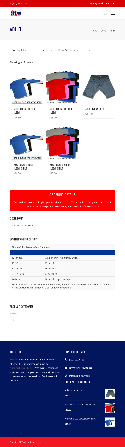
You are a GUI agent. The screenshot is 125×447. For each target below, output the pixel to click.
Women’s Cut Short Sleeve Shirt (60, 166)
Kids (14, 319)
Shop (103, 30)
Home (94, 30)
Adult (14, 313)
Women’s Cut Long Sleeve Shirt (23, 166)
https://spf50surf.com (79, 375)
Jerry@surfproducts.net (104, 3)
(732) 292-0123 (76, 359)
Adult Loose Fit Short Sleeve (61, 110)
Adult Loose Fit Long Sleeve (24, 110)
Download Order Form (22, 225)
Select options (32, 114)
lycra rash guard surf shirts (43, 372)
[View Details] (26, 87)
